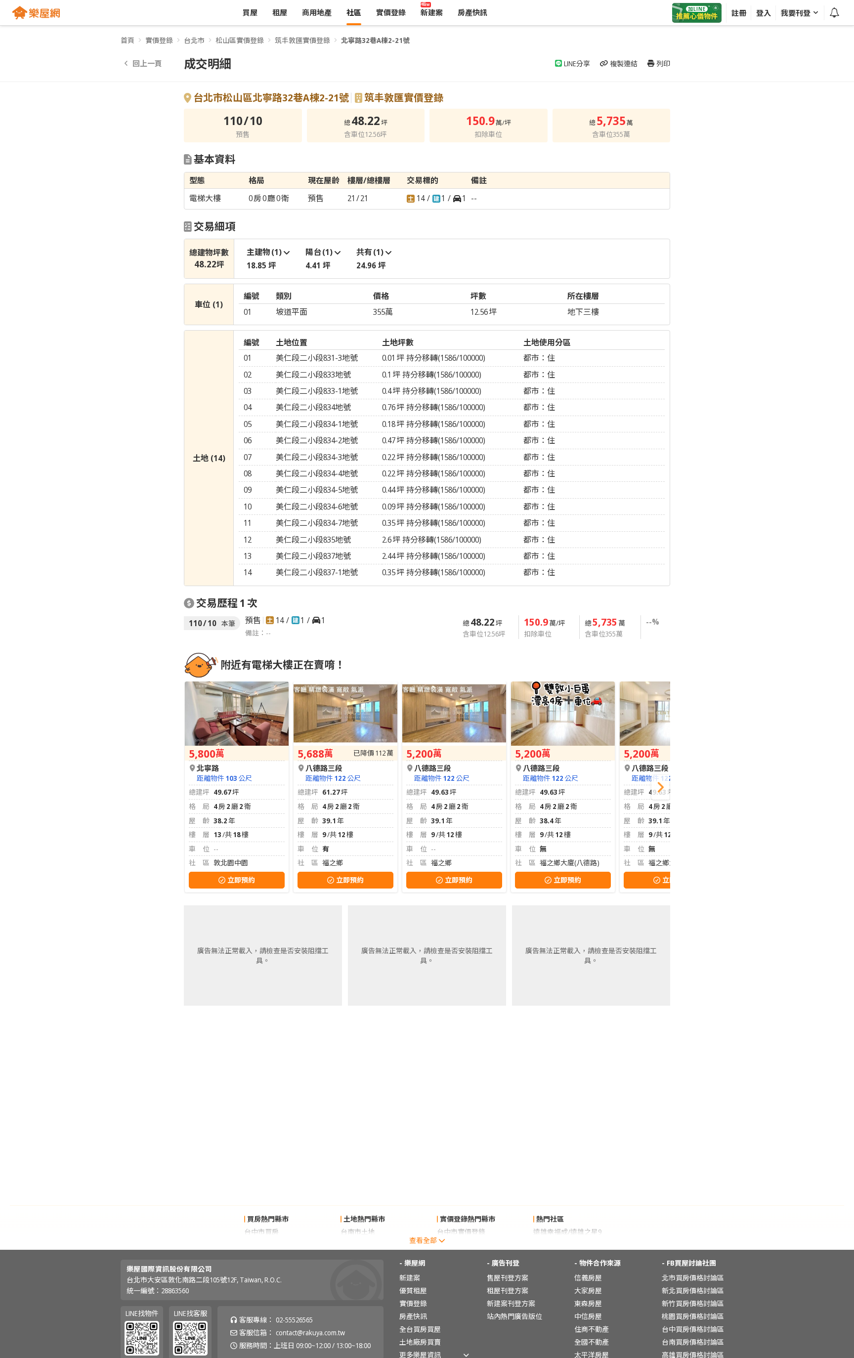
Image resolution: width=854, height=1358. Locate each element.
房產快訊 (413, 1316)
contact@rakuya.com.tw (310, 1332)
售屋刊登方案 (507, 1277)
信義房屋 (588, 1277)
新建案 (409, 1277)
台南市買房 (261, 1244)
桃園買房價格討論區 (693, 1316)
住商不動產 (591, 1329)
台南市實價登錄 (461, 1244)
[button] (660, 787)
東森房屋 (588, 1303)
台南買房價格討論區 (693, 1342)
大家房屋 (588, 1290)
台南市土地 (358, 1231)
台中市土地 (358, 1244)
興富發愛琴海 (554, 1244)
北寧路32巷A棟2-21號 (375, 40)
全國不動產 (591, 1342)
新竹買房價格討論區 (693, 1303)
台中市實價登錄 (461, 1231)
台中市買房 (261, 1231)
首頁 (127, 40)
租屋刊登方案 (507, 1290)
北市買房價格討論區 (693, 1277)
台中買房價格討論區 (693, 1329)
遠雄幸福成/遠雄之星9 (567, 1231)
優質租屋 (413, 1290)
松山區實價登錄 (239, 40)
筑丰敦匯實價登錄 (302, 40)
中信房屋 (588, 1316)
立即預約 (241, 880)
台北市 (194, 40)
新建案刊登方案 (511, 1303)
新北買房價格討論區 (693, 1290)
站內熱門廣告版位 (514, 1316)
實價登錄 (159, 40)
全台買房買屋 (420, 1329)
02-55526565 (294, 1319)
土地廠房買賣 (420, 1342)
